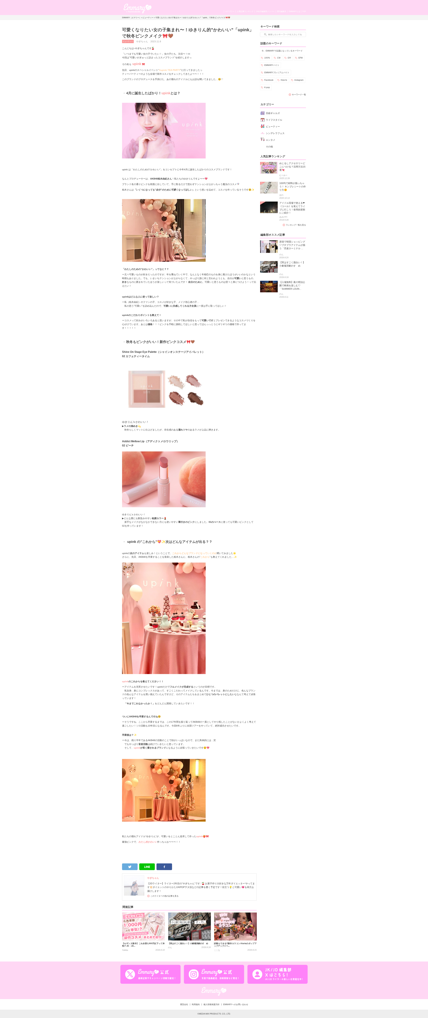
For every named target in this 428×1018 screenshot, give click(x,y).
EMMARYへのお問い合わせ (235, 1004)
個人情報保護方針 (211, 1004)
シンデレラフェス (275, 133)
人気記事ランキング (245, 11)
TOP (304, 11)
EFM (300, 58)
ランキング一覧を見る (296, 225)
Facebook (268, 80)
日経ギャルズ (273, 113)
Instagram (298, 80)
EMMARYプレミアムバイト (276, 72)
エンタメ (270, 140)
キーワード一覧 (299, 94)
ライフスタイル (274, 119)
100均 (267, 58)
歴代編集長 (281, 11)
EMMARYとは (294, 11)
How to (284, 80)
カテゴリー (229, 11)
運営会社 (184, 1004)
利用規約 (196, 1004)
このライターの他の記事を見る (164, 896)
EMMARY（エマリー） (131, 18)
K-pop (267, 87)
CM (278, 58)
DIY (289, 58)
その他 (269, 146)
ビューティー (147, 18)
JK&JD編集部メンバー (265, 11)
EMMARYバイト (271, 65)
